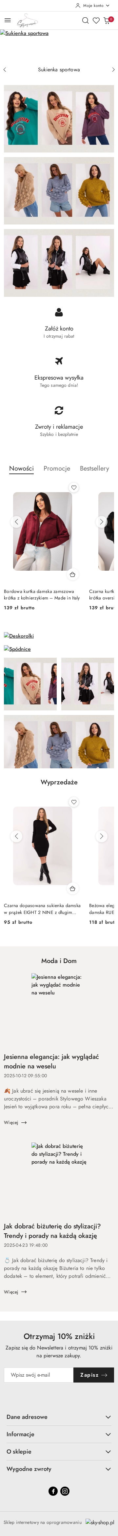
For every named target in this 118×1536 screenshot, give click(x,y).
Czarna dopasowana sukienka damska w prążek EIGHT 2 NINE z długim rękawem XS (42, 908)
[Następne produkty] (102, 522)
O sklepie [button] (19, 1451)
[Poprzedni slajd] (5, 70)
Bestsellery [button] (94, 468)
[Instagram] (64, 1491)
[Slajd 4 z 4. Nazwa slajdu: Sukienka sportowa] (59, 46)
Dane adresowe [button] (27, 1417)
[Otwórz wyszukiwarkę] (85, 20)
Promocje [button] (57, 468)
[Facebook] (53, 1491)
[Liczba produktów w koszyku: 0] (106, 20)
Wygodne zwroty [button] (29, 1469)
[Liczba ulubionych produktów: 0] (96, 20)
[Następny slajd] (113, 70)
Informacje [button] (20, 1434)
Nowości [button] (21, 468)
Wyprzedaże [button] (59, 782)
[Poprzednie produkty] (16, 522)
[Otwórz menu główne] (7, 20)
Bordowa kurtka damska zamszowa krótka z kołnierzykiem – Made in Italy (42, 594)
